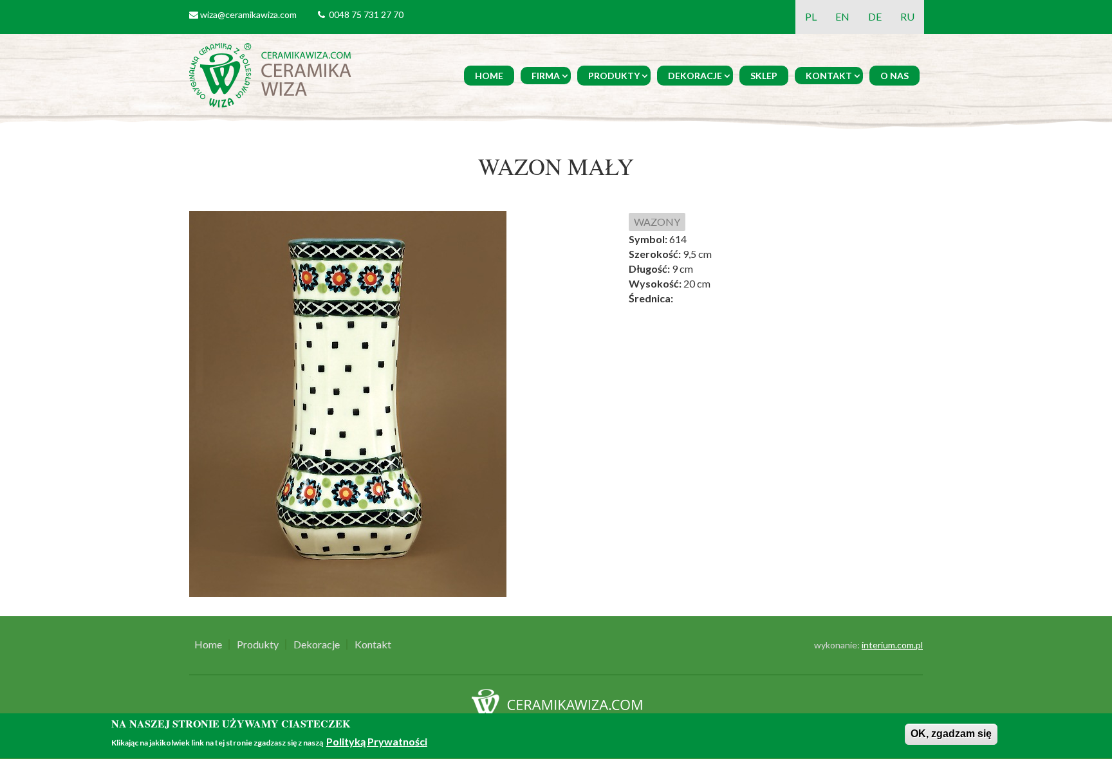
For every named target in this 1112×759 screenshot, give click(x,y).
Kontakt (829, 75)
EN (842, 16)
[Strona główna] (272, 74)
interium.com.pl (892, 644)
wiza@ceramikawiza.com (248, 14)
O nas (894, 75)
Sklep (763, 75)
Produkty (614, 75)
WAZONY (657, 221)
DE (875, 16)
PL (811, 16)
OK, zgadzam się (951, 733)
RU (907, 16)
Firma (546, 75)
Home (489, 75)
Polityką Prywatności (376, 741)
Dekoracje (695, 75)
